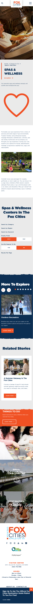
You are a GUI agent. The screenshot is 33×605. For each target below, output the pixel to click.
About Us (10, 587)
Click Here (6, 599)
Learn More (8, 421)
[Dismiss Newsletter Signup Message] (31, 589)
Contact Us (21, 587)
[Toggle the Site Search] (2, 3)
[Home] (16, 3)
